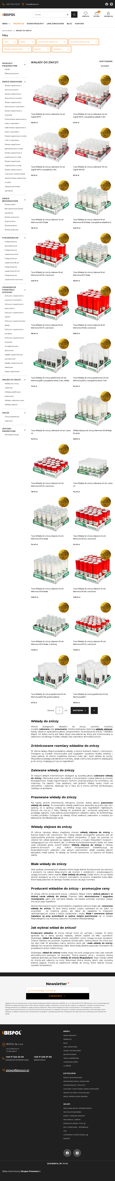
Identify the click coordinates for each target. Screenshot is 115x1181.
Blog (65, 1043)
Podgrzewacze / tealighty (74, 1085)
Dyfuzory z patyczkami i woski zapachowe (81, 1089)
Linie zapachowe (70, 1047)
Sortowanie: (106, 61)
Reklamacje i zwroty (72, 1120)
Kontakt (66, 1138)
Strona (50, 710)
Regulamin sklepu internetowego (77, 1108)
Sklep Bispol (7, 31)
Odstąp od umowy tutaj (73, 1123)
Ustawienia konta (70, 1062)
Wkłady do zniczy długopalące (76, 1093)
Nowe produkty (70, 1035)
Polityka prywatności (72, 1112)
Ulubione (67, 1066)
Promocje (67, 1039)
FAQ (64, 1131)
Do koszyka (51, 91)
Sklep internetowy (20, 1171)
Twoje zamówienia (71, 1058)
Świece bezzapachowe (72, 1077)
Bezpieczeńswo (69, 1054)
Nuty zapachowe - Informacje (75, 1127)
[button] (74, 14)
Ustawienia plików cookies (74, 1135)
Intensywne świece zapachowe (76, 1081)
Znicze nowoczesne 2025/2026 (75, 1096)
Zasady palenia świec (72, 1051)
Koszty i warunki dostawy (74, 1116)
